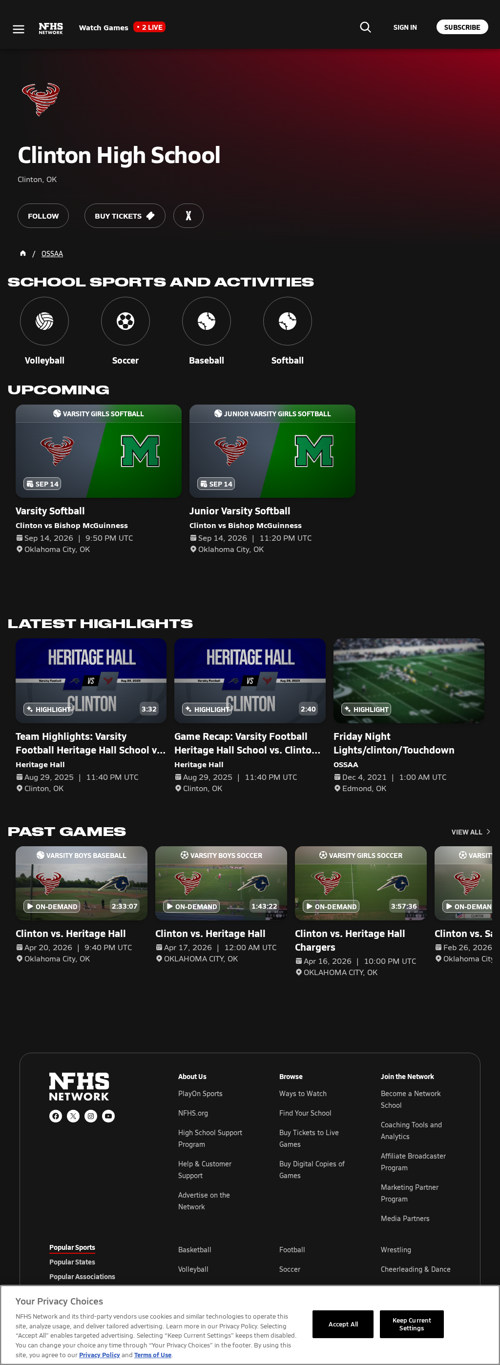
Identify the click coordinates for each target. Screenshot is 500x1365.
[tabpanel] (314, 1268)
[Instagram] (90, 1116)
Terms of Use (152, 1354)
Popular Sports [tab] (72, 1246)
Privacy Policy (99, 1354)
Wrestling (396, 1249)
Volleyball (193, 1269)
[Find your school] (365, 27)
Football (292, 1249)
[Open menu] (18, 29)
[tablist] (98, 1261)
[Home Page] (23, 253)
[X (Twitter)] (73, 1116)
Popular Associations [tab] (82, 1276)
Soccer (289, 1269)
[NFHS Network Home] (51, 29)
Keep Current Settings (412, 1324)
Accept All (343, 1324)
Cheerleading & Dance (416, 1269)
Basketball (194, 1249)
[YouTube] (108, 1116)
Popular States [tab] (72, 1261)
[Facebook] (55, 1116)
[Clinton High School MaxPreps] (188, 216)
